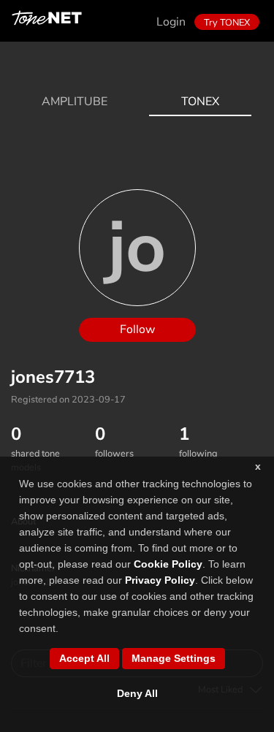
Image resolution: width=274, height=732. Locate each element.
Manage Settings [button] (174, 658)
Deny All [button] (137, 693)
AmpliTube (74, 102)
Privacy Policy (160, 580)
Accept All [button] (84, 658)
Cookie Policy (168, 564)
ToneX (200, 102)
